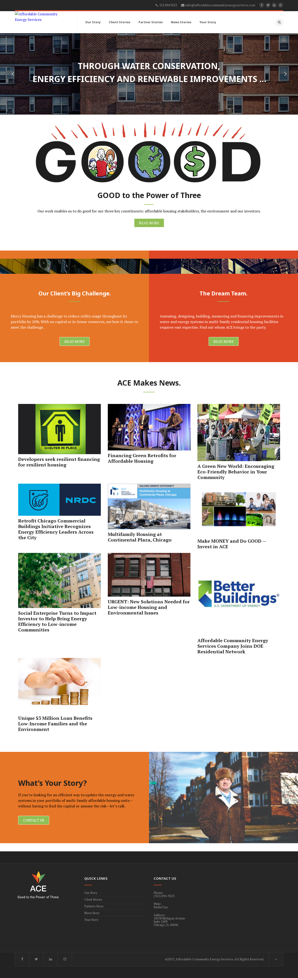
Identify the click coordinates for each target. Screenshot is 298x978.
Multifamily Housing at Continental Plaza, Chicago (140, 537)
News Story (92, 913)
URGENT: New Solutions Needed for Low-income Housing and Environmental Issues (149, 607)
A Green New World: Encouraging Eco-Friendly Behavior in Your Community (235, 471)
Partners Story (94, 906)
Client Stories (93, 899)
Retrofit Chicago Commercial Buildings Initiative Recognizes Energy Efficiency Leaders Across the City (56, 529)
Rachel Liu (161, 907)
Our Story (90, 893)
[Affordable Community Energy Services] (41, 16)
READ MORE (149, 223)
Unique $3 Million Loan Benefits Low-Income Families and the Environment (55, 723)
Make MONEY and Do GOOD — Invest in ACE (231, 544)
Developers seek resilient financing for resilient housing (59, 462)
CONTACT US (33, 820)
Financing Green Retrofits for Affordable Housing (142, 458)
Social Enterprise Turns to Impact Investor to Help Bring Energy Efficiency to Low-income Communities (57, 621)
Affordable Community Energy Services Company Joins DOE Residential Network (232, 646)
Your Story (91, 920)
